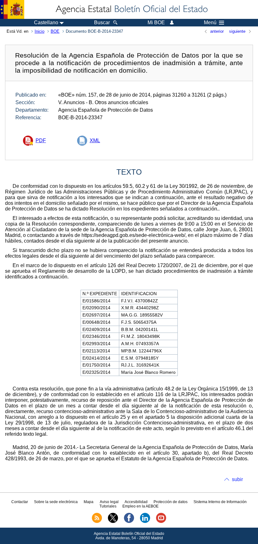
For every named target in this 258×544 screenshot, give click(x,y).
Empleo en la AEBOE (140, 506)
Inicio (39, 31)
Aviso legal (109, 502)
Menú (210, 22)
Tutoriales (107, 506)
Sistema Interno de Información (220, 502)
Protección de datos (171, 502)
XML (95, 140)
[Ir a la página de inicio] (131, 9)
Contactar (19, 502)
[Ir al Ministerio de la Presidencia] (12, 9)
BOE (55, 31)
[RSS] (97, 521)
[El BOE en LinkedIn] (145, 521)
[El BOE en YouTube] (161, 521)
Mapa (88, 502)
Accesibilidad (136, 502)
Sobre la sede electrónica (56, 502)
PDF (41, 140)
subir (237, 479)
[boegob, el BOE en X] (113, 521)
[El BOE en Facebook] (129, 521)
